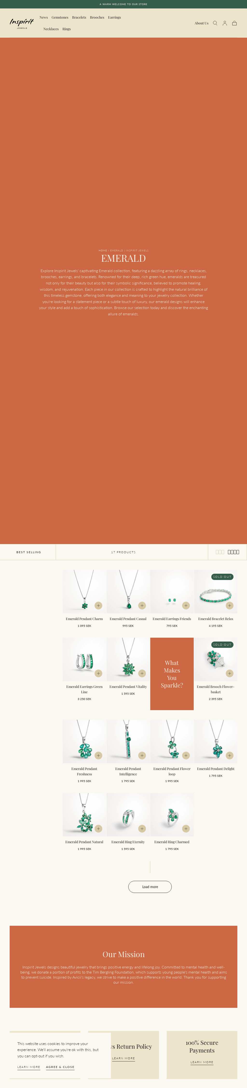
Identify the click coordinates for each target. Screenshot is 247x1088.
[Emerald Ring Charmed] (172, 815)
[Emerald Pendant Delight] (216, 741)
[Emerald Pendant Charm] (84, 591)
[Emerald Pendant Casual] (128, 591)
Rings (66, 29)
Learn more (28, 1067)
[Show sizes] (98, 605)
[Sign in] (225, 23)
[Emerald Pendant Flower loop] (172, 741)
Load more (150, 887)
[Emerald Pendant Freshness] (84, 741)
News (44, 17)
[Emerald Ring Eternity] (128, 815)
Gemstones (60, 17)
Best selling (28, 552)
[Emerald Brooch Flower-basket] (216, 659)
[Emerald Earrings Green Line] (84, 659)
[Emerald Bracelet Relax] (216, 591)
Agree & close (60, 1067)
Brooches (97, 17)
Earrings (114, 17)
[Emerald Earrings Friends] (172, 591)
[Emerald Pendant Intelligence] (128, 741)
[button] (215, 23)
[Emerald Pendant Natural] (84, 815)
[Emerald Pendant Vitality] (128, 659)
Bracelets (79, 17)
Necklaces (51, 29)
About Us (201, 23)
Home (103, 250)
